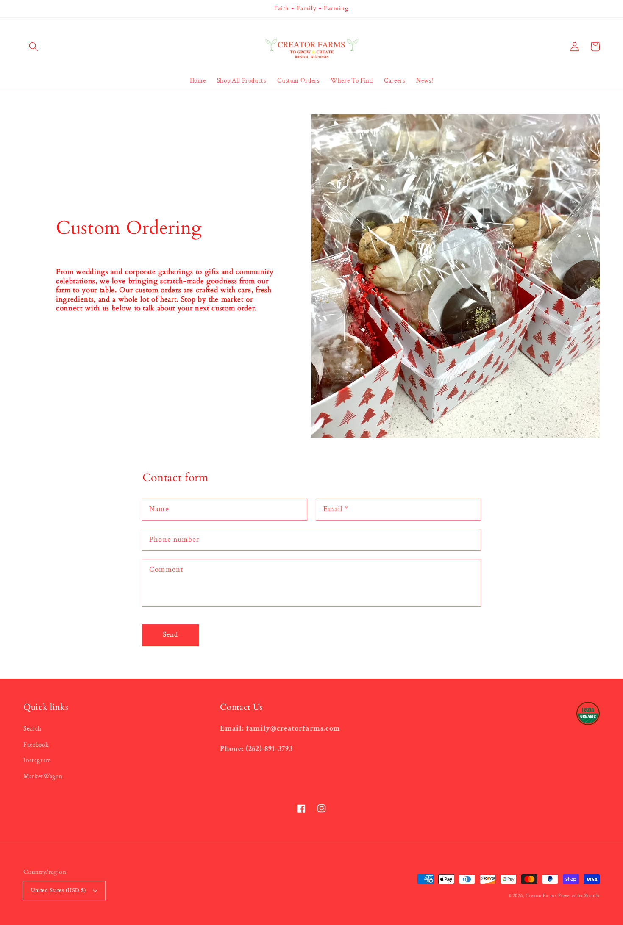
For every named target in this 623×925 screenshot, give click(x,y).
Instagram (37, 760)
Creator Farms (541, 896)
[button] (33, 46)
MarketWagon (42, 776)
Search (32, 728)
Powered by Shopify (579, 896)
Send (170, 634)
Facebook (35, 744)
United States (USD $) (58, 890)
